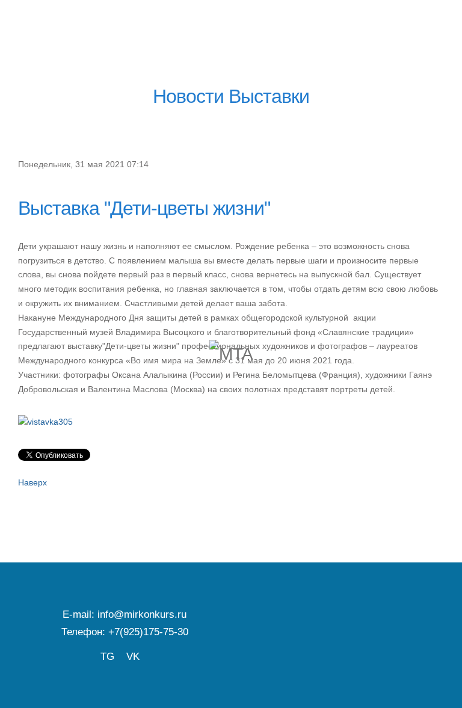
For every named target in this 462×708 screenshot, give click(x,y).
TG (107, 656)
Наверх (32, 482)
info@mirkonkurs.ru (141, 614)
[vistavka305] (45, 421)
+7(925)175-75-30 (148, 632)
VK (133, 656)
